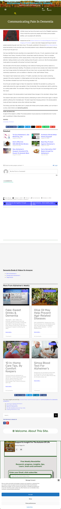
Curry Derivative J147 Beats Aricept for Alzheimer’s (48, 151)
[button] (58, 480)
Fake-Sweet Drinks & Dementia (13, 312)
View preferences (30, 503)
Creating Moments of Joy (13, 409)
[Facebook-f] (4, 423)
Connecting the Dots (11, 405)
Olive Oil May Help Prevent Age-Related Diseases (42, 314)
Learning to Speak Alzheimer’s (14, 403)
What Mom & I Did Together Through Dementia (16, 203)
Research (25, 199)
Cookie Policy (30, 507)
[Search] (56, 415)
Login (56, 165)
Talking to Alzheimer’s (12, 406)
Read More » (9, 332)
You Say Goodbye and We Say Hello (15, 408)
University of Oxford (8, 122)
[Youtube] (7, 423)
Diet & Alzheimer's (11, 273)
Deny (30, 499)
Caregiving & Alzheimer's (13, 275)
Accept (30, 494)
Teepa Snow (9, 277)
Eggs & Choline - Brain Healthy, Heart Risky (43, 203)
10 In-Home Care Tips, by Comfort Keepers (14, 367)
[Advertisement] (30, 223)
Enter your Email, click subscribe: (23, 472)
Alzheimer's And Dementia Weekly (30, 3)
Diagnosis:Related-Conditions (15, 199)
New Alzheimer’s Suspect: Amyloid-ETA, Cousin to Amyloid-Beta (21, 151)
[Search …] (15, 13)
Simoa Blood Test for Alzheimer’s (42, 365)
